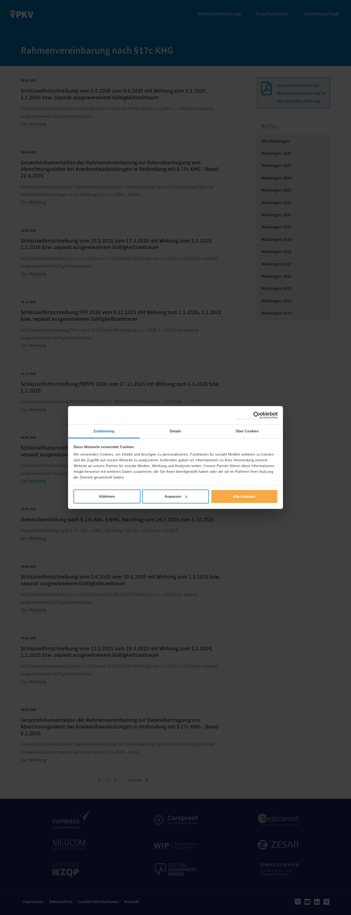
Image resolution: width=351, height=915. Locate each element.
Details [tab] (175, 431)
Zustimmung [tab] (104, 431)
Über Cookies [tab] (247, 431)
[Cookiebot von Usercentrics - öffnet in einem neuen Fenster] (257, 415)
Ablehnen (107, 496)
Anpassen (173, 496)
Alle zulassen (244, 496)
